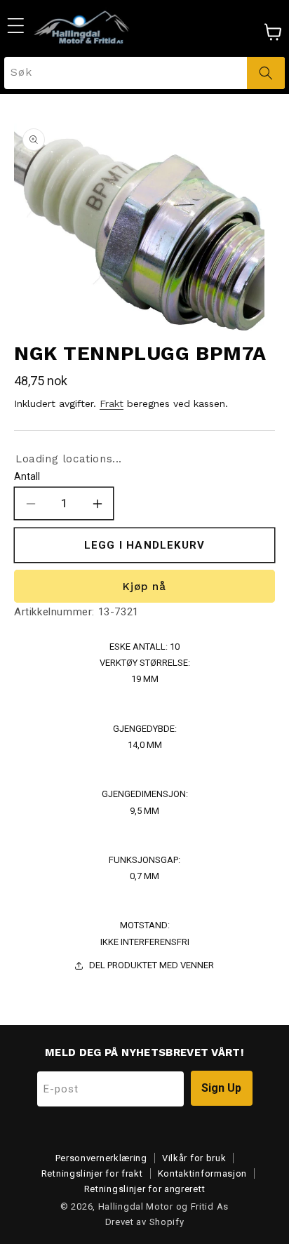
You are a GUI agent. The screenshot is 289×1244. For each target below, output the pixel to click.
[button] (15, 25)
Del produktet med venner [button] (151, 965)
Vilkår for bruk (194, 1158)
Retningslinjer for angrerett (145, 1189)
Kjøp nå (144, 586)
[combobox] (144, 73)
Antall (27, 476)
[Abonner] (222, 1088)
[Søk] (266, 73)
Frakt (111, 403)
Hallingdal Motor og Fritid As (163, 1206)
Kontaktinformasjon (203, 1173)
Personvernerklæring (101, 1158)
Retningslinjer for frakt (92, 1173)
